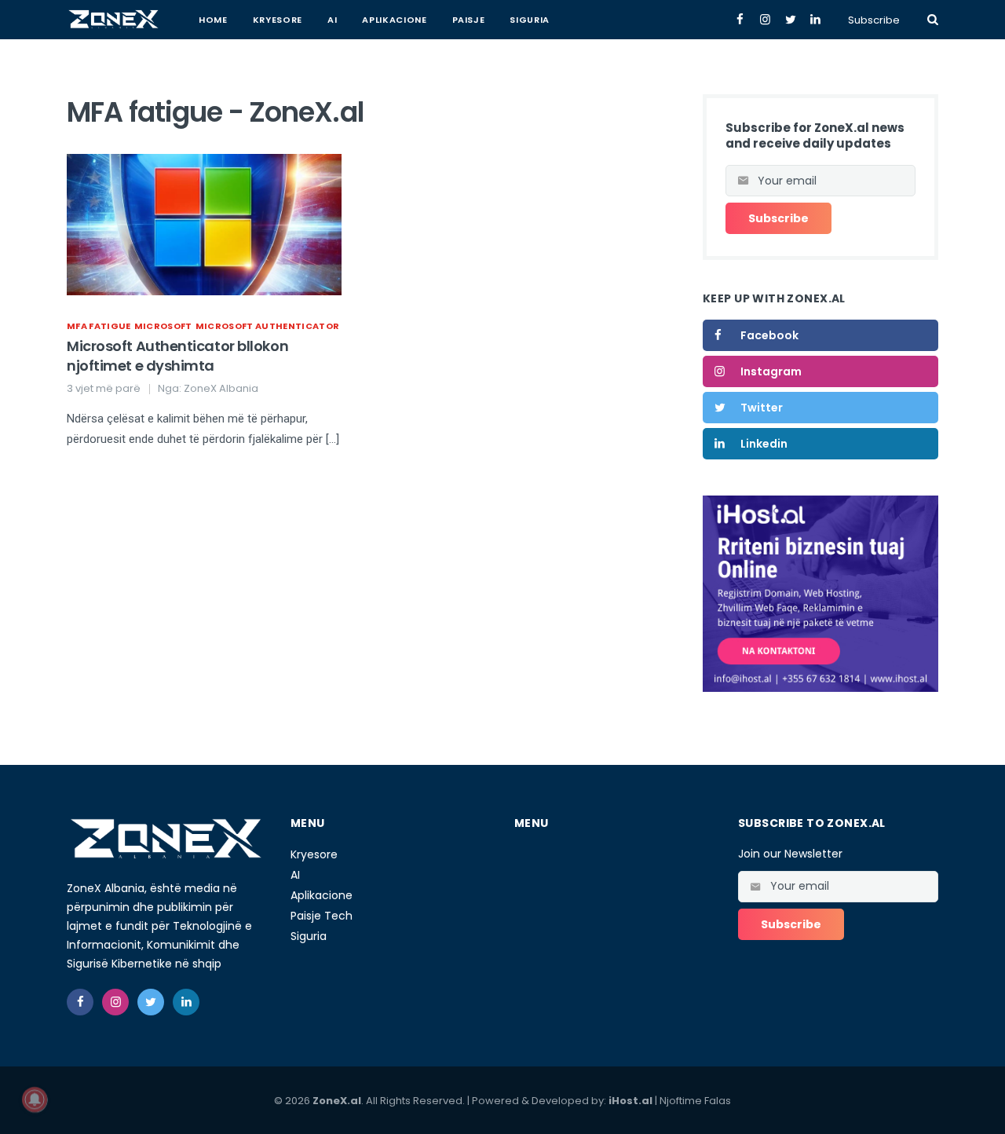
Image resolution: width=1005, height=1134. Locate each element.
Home (213, 19)
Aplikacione (394, 19)
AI (332, 19)
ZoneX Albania (221, 388)
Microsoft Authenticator (268, 326)
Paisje (468, 19)
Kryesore (277, 19)
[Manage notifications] (34, 1099)
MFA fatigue (99, 326)
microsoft (163, 326)
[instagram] (115, 1002)
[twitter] (150, 1002)
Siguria (530, 19)
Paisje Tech (322, 916)
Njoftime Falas (695, 1100)
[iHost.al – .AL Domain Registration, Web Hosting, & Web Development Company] (820, 593)
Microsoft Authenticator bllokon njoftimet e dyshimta (177, 355)
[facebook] (80, 1002)
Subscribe (874, 20)
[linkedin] (186, 1002)
